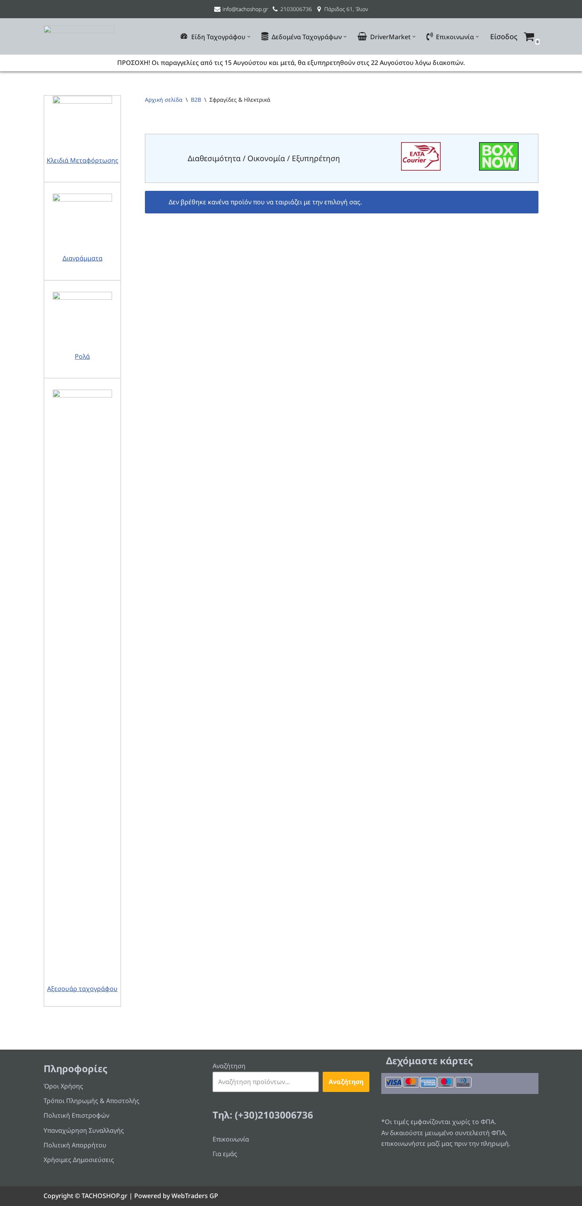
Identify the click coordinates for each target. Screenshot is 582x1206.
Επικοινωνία (231, 1139)
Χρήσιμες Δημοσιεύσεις (79, 1159)
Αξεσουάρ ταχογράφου (82, 988)
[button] (248, 36)
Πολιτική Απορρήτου (75, 1145)
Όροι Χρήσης (63, 1086)
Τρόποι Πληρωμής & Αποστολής (91, 1100)
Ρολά (82, 356)
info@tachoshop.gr (245, 9)
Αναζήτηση (229, 1065)
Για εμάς (225, 1153)
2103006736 (296, 9)
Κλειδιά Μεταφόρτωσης (82, 160)
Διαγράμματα (83, 258)
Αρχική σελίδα (164, 99)
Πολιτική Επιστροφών (76, 1115)
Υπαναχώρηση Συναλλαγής (84, 1130)
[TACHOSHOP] (79, 36)
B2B (196, 99)
